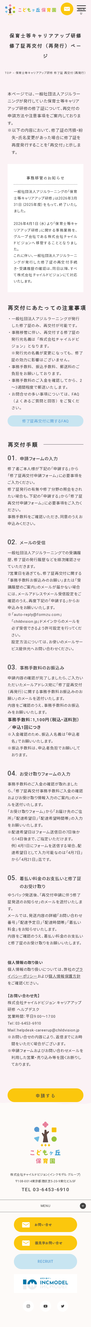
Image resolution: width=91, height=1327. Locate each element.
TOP (8, 73)
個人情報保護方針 (65, 976)
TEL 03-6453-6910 (45, 1189)
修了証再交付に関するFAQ (45, 421)
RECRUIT (45, 1261)
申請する (45, 1095)
